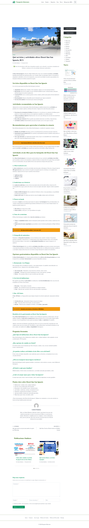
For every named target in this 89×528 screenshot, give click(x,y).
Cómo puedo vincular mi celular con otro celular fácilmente (69, 151)
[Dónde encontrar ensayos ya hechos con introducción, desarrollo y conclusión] (70, 90)
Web (47, 500)
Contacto (31, 517)
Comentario (16, 484)
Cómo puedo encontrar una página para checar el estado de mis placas (70, 225)
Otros (14, 54)
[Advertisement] (44, 13)
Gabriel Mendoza (17, 62)
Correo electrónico (33, 500)
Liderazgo (68, 52)
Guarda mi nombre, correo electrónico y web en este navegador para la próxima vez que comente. (32, 503)
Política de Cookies (44, 517)
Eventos (67, 44)
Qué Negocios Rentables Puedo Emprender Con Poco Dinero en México (70, 242)
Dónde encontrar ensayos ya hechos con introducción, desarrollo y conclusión (70, 96)
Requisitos (53, 2)
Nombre (15, 500)
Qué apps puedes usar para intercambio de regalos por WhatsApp (23, 428)
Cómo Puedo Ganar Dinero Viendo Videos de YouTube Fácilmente (69, 170)
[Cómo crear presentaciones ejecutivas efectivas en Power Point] (70, 72)
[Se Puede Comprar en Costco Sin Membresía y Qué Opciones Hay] (70, 107)
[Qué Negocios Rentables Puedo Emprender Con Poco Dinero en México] (70, 235)
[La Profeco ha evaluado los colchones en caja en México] (70, 200)
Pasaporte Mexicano (70, 32)
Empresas (68, 42)
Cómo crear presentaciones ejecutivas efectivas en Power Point (70, 80)
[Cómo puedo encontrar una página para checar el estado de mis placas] (70, 218)
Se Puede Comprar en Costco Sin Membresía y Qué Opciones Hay (70, 115)
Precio (61, 2)
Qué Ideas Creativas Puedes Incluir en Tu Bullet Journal (50, 428)
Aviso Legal (36, 517)
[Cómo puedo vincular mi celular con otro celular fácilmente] (70, 143)
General (67, 48)
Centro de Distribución (70, 28)
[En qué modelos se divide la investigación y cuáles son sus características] (70, 181)
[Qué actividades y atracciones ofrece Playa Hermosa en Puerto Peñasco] (70, 125)
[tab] (37, 468)
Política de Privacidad (54, 517)
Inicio (42, 2)
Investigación (68, 50)
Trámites (67, 59)
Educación (68, 40)
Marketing (68, 53)
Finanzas (68, 46)
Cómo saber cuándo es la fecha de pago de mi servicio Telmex (24, 458)
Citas (58, 2)
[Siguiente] (56, 454)
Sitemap (62, 517)
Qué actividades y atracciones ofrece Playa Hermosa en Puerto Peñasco (70, 133)
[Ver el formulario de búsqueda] (75, 2)
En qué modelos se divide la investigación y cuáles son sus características (70, 189)
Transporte (68, 61)
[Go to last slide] (16, 454)
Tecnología (68, 57)
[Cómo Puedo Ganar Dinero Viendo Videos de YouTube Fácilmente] (70, 162)
